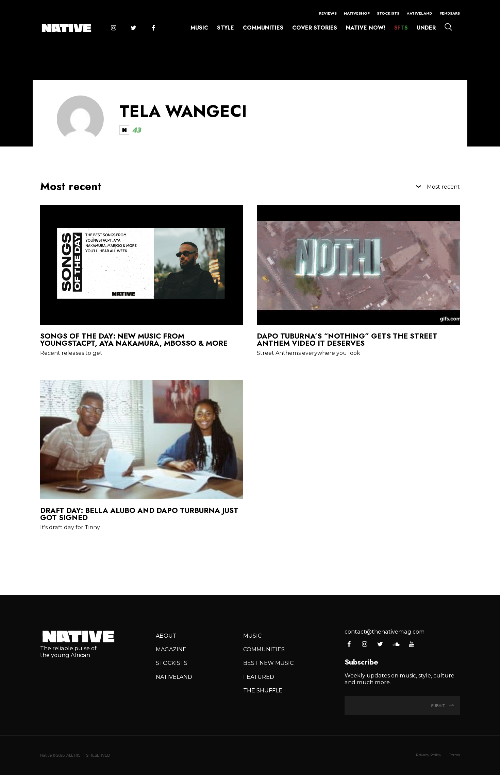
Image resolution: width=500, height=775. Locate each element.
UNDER (426, 28)
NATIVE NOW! (365, 28)
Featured (258, 676)
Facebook (153, 28)
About (166, 635)
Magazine (171, 649)
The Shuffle (262, 690)
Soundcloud (395, 644)
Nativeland (419, 13)
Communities (263, 28)
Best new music (268, 662)
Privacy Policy (428, 755)
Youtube (411, 644)
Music (199, 28)
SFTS (401, 28)
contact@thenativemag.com (385, 631)
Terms (454, 755)
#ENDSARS (449, 13)
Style (225, 28)
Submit (438, 706)
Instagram (113, 28)
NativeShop (357, 13)
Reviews (328, 13)
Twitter (133, 28)
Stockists (388, 13)
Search (448, 27)
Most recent (443, 186)
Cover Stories (314, 28)
